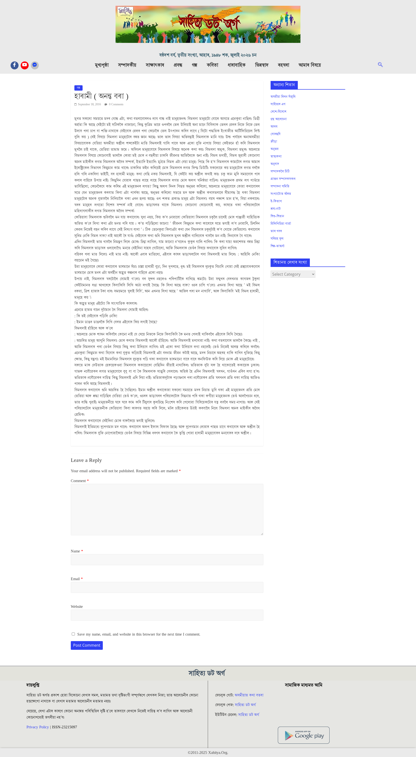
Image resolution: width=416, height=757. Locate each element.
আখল (274, 126)
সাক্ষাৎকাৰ (155, 65)
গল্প (194, 65)
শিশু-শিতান (277, 216)
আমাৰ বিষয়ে (310, 65)
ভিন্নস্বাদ (261, 65)
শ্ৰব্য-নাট (276, 208)
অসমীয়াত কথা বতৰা (250, 695)
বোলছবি (275, 134)
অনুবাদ (275, 164)
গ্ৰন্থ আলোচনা (279, 119)
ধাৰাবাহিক (237, 65)
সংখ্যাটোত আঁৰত (281, 194)
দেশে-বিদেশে (278, 111)
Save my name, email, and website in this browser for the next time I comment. (138, 634)
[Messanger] (35, 65)
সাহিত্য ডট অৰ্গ (245, 705)
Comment (80, 481)
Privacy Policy (37, 727)
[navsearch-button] (383, 65)
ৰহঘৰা (283, 65)
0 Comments (116, 104)
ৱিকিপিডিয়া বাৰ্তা (281, 223)
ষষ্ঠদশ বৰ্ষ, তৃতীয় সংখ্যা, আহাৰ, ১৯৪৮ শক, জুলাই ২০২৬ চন (208, 55)
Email (77, 579)
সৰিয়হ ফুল (277, 238)
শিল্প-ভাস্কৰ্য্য (277, 246)
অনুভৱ (275, 149)
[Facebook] (15, 65)
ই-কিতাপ (276, 201)
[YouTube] (25, 65)
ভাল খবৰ (276, 231)
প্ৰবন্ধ (178, 65)
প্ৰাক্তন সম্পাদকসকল (283, 179)
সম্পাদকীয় (127, 65)
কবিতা (212, 65)
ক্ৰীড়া (274, 141)
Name (77, 551)
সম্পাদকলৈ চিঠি (280, 171)
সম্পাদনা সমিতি (280, 186)
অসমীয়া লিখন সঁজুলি (283, 96)
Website (77, 606)
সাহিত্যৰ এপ (278, 104)
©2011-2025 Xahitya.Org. (208, 752)
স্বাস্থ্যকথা (276, 156)
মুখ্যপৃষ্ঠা (102, 65)
